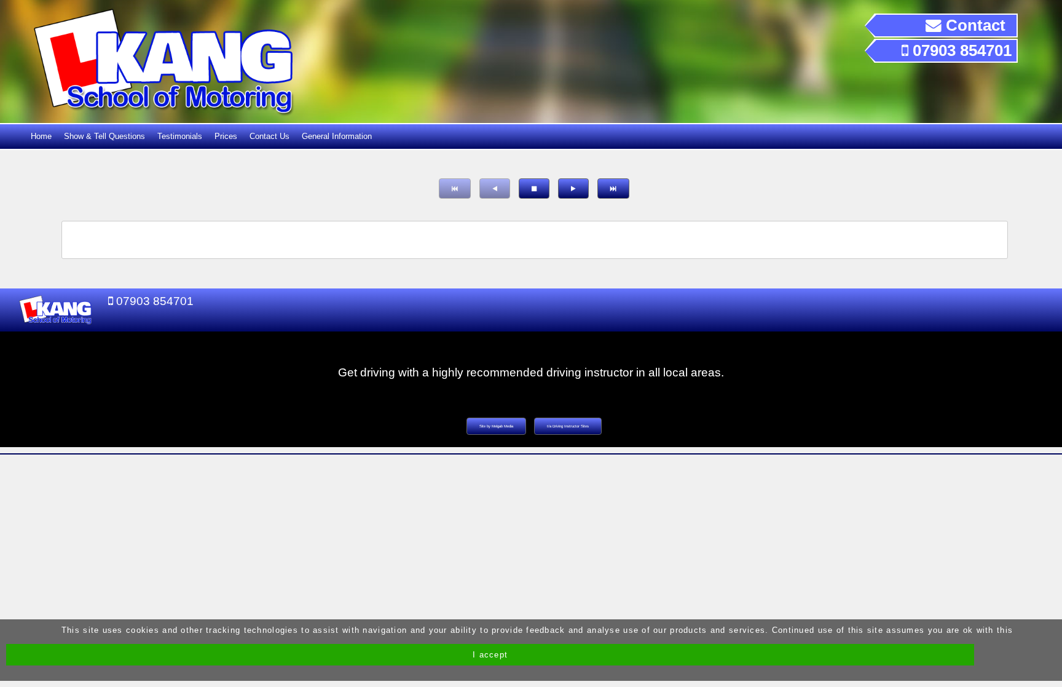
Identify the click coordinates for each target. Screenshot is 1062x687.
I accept (490, 654)
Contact (973, 25)
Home (41, 136)
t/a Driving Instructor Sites (568, 426)
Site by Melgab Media (496, 426)
